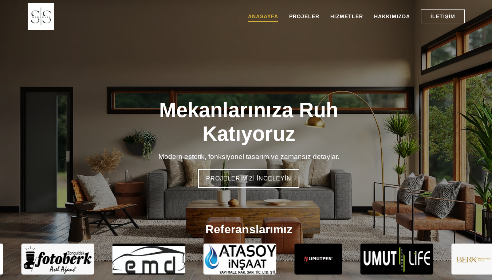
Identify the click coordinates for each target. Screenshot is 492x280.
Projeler (304, 16)
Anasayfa (263, 16)
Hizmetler (346, 16)
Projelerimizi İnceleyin (248, 178)
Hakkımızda (392, 16)
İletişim (442, 16)
